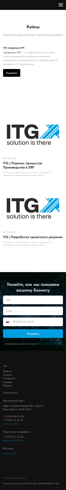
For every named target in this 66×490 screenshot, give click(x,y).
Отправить (33, 416)
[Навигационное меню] (61, 4)
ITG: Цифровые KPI (13, 47)
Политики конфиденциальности (49, 427)
